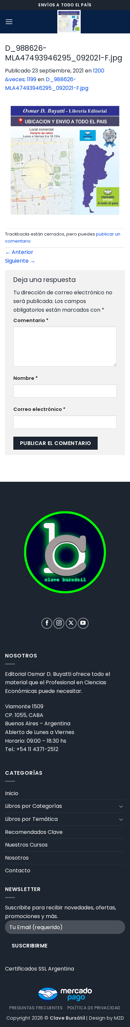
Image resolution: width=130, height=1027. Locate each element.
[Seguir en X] (71, 623)
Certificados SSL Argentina (39, 969)
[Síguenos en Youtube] (83, 623)
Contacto (17, 870)
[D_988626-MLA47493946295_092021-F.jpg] (65, 160)
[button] (9, 21)
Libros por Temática (31, 819)
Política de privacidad (94, 1008)
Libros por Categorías (33, 806)
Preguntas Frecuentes (36, 1008)
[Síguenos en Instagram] (58, 623)
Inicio (11, 793)
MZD (119, 1018)
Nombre (25, 378)
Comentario (30, 320)
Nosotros (17, 858)
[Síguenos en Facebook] (46, 623)
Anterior (19, 252)
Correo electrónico (39, 409)
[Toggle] (121, 806)
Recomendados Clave (34, 832)
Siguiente (20, 261)
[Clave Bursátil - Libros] (69, 21)
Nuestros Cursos (26, 845)
